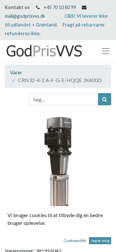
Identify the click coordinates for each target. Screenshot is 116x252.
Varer (16, 72)
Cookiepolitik (74, 240)
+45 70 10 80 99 (60, 7)
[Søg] (104, 99)
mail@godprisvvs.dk (25, 16)
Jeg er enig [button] (100, 240)
